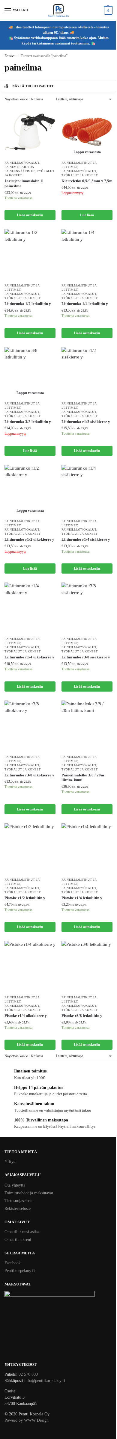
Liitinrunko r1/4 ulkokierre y (29, 657)
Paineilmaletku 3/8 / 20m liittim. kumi (83, 777)
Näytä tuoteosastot (33, 86)
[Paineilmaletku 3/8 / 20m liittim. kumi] (87, 726)
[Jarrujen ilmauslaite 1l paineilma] (30, 131)
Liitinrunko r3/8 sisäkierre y (86, 657)
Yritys (9, 1161)
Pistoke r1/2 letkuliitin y (24, 898)
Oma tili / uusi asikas (22, 1232)
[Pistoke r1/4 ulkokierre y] (30, 966)
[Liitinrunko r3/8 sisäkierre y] (87, 608)
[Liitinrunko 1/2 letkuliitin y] (30, 254)
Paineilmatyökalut (21, 162)
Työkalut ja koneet (80, 175)
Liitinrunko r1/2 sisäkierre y (86, 421)
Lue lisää (87, 215)
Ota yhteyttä (14, 1185)
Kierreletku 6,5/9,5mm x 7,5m (87, 181)
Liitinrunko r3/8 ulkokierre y (29, 775)
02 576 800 (28, 1374)
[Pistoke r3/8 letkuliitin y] (87, 966)
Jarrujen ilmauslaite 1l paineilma (24, 183)
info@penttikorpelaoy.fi (44, 1380)
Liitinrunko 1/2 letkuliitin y (27, 303)
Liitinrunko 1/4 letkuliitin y (85, 303)
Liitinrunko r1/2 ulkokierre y (29, 539)
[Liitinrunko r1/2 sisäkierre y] (87, 372)
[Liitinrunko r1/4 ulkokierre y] (30, 608)
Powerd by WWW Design (26, 1420)
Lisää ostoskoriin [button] (30, 215)
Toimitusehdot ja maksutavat (28, 1193)
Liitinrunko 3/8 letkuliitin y (27, 421)
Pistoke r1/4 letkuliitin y (82, 898)
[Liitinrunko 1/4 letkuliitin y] (87, 254)
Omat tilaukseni (17, 1239)
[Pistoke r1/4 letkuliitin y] (87, 848)
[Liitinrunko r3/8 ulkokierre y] (30, 726)
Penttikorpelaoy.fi (19, 1270)
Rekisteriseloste (17, 1208)
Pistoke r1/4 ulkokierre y (25, 1015)
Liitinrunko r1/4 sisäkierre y (86, 539)
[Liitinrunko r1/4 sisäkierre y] (87, 490)
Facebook (12, 1263)
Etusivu (9, 56)
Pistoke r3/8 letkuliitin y (82, 1015)
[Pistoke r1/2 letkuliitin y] (30, 848)
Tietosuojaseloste (18, 1201)
